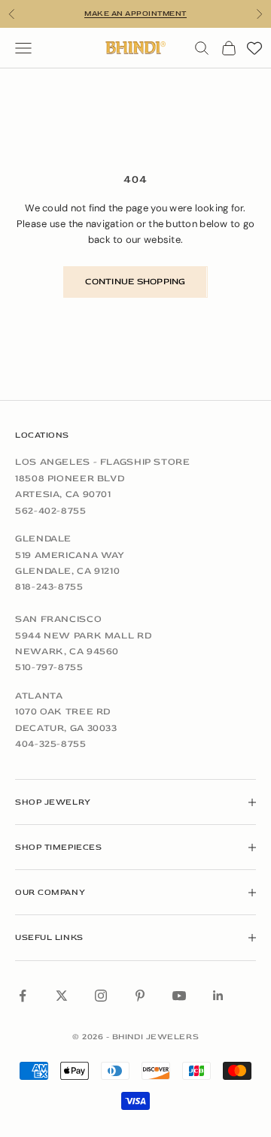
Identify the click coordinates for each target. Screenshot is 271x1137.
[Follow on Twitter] (61, 995)
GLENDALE (43, 538)
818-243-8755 (49, 587)
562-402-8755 (51, 511)
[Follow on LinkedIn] (218, 995)
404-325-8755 (51, 744)
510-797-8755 (49, 667)
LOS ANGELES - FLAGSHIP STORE (102, 462)
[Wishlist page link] (254, 48)
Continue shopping (135, 281)
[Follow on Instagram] (100, 995)
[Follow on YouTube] (179, 995)
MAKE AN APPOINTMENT (135, 13)
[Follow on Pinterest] (140, 995)
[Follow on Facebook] (22, 995)
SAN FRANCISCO (58, 619)
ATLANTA (38, 696)
